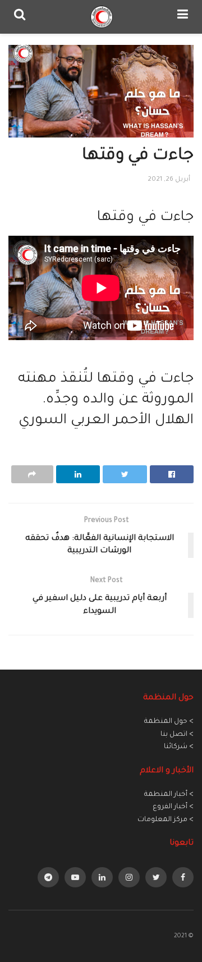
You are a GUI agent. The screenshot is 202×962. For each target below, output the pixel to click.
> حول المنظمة (169, 722)
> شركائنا (179, 747)
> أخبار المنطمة (169, 795)
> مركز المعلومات (165, 820)
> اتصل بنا (177, 735)
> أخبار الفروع (173, 807)
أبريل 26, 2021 (169, 180)
